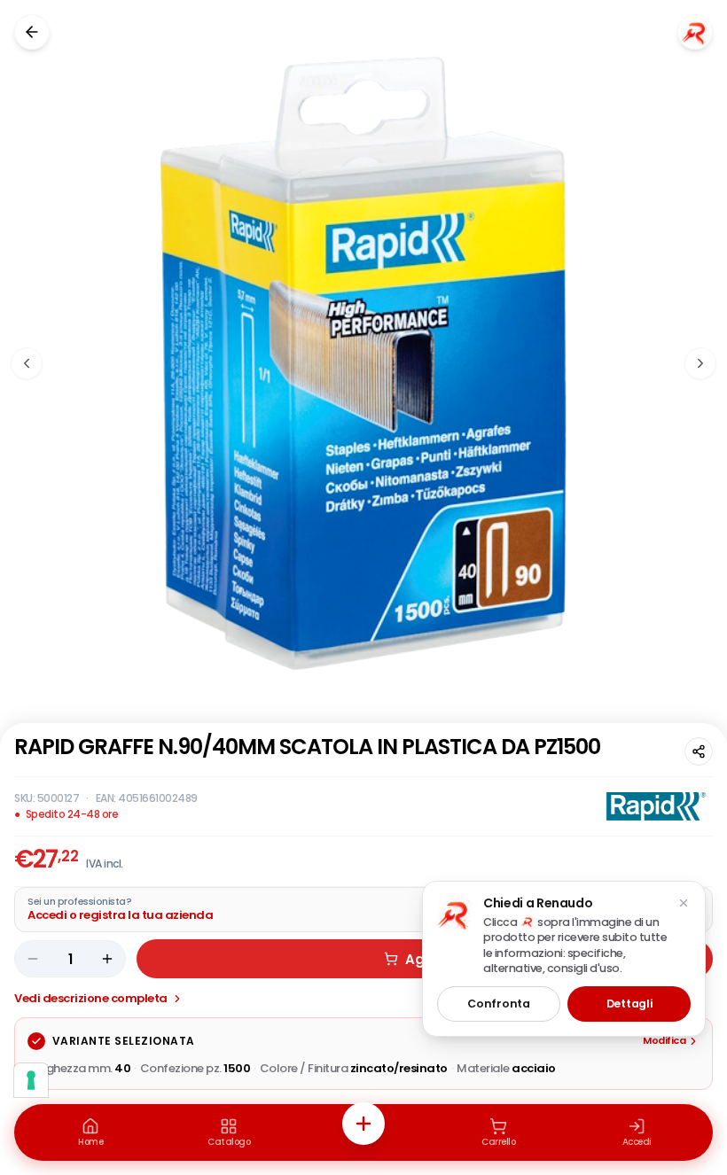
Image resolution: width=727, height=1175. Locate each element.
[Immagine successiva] (700, 363)
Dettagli (629, 1003)
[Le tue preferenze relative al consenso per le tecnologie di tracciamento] (31, 1080)
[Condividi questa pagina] (698, 751)
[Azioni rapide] (363, 1123)
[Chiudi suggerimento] (683, 903)
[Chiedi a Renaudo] (695, 32)
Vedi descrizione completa (91, 998)
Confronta (498, 1003)
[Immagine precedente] (27, 363)
